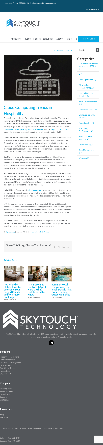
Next (68, 50)
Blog (2, 414)
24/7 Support (5, 374)
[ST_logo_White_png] (40, 310)
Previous (59, 50)
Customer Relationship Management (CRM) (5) (88, 66)
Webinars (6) (84, 158)
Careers (3, 397)
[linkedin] (51, 342)
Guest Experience (7, 368)
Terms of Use (47, 428)
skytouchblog (10, 232)
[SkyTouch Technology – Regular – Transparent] (22, 17)
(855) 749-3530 (13, 441)
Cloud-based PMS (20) (88, 109)
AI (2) (81, 74)
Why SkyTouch (6, 388)
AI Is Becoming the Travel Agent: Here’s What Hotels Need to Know (37, 289)
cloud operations (35, 190)
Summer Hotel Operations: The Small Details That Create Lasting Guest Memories (62, 289)
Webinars (4, 417)
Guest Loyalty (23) (86, 123)
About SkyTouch (6, 391)
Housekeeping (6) (86, 144)
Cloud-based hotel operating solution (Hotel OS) (23, 129)
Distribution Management (10, 362)
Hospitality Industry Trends (40, 232)
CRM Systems (6, 365)
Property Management (9, 357)
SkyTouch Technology (60, 129)
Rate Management (7, 360)
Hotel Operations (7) (87, 79)
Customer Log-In (92, 9)
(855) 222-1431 (13, 438)
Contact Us (4, 400)
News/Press (5, 394)
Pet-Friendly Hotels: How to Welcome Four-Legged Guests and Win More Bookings (12, 291)
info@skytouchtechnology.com (44, 3)
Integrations (5, 371)
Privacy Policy (58, 428)
